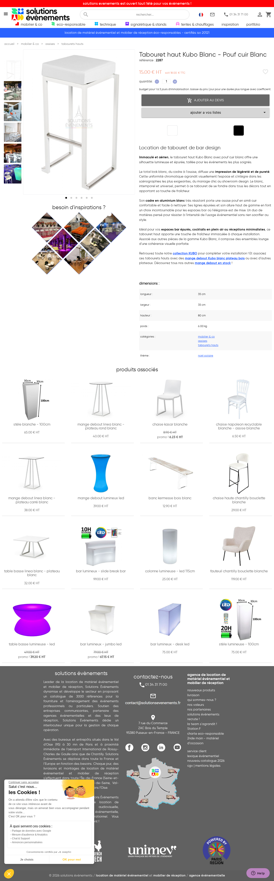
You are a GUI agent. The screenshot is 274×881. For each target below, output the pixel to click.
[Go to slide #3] (13, 111)
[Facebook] (130, 750)
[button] (9, 874)
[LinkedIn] (162, 750)
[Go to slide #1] (13, 69)
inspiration (230, 24)
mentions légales (207, 766)
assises (202, 340)
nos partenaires (199, 709)
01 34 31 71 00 (235, 14)
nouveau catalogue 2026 (206, 761)
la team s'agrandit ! (202, 724)
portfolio (253, 24)
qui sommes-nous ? (201, 700)
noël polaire (205, 355)
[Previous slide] (30, 122)
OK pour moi (72, 859)
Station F (194, 729)
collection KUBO (185, 253)
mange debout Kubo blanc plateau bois (215, 258)
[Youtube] (178, 750)
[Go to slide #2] (13, 90)
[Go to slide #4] (13, 132)
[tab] (66, 198)
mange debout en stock (213, 263)
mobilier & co (206, 336)
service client (197, 751)
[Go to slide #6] (13, 174)
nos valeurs (195, 705)
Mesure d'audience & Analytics (30, 834)
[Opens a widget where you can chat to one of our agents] (258, 873)
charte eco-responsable (205, 734)
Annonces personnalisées (27, 842)
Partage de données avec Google (31, 830)
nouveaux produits (201, 690)
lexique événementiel (203, 756)
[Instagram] (146, 750)
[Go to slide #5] (13, 153)
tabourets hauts (208, 345)
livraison (193, 695)
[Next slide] (127, 122)
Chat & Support (21, 838)
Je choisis (26, 859)
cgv (190, 766)
